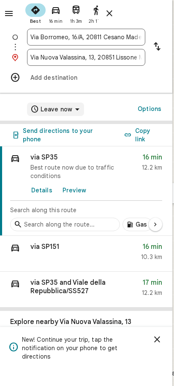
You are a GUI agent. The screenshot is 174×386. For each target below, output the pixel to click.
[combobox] (86, 37)
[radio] (35, 13)
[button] (86, 254)
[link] (86, 191)
